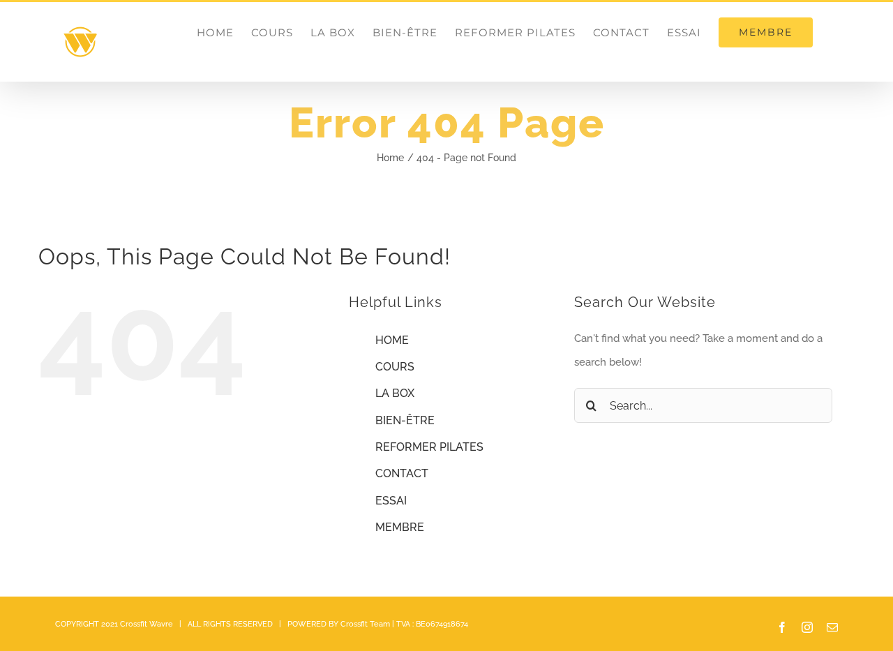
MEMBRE (399, 527)
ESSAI (391, 500)
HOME (392, 340)
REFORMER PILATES (429, 447)
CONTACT (401, 473)
